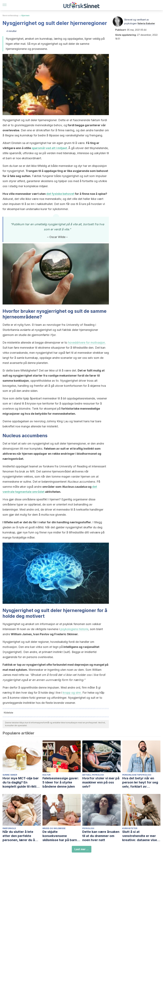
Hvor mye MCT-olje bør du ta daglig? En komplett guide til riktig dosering (21, 782)
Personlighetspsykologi (136, 775)
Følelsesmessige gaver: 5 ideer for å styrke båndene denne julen (61, 782)
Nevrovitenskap (10, 15)
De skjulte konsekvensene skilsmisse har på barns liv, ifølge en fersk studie (62, 836)
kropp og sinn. (72, 692)
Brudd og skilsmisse (54, 828)
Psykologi (88, 828)
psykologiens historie (74, 629)
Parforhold (9, 828)
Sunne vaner (10, 775)
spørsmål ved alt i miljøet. (50, 148)
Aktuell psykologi (93, 775)
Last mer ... (81, 849)
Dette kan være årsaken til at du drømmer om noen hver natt (100, 836)
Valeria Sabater (146, 23)
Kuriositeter (129, 828)
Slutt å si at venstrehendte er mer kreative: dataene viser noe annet (140, 836)
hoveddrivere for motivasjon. (87, 342)
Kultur (46, 775)
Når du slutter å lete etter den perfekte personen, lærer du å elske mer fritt (19, 836)
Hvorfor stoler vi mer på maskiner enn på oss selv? (100, 782)
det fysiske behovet (60, 193)
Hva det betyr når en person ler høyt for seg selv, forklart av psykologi (140, 782)
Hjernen (25, 15)
